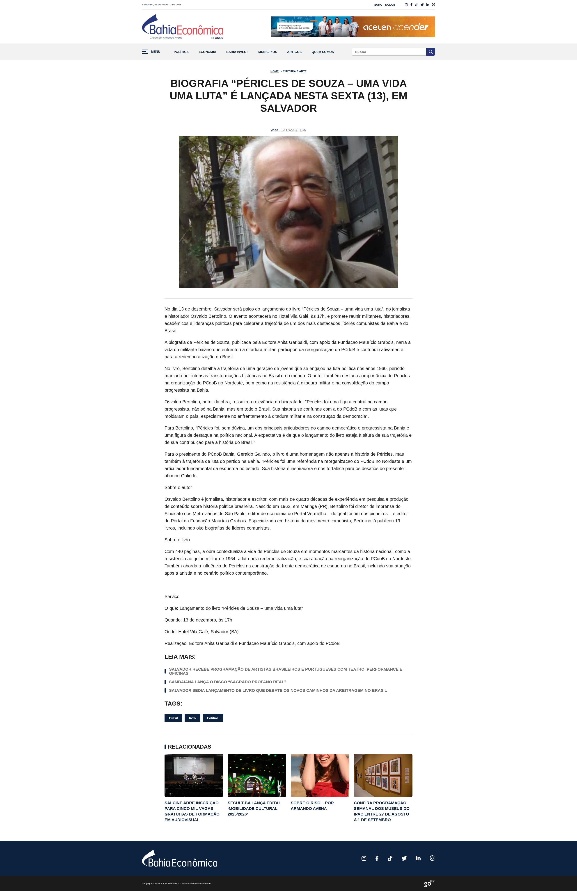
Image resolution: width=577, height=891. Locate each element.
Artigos (294, 52)
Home (274, 71)
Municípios (267, 52)
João (274, 130)
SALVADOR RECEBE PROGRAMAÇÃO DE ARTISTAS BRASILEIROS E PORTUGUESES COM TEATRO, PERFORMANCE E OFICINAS (285, 671)
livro (192, 718)
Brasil (173, 718)
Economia (207, 52)
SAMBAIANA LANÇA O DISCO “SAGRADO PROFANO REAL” (227, 682)
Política (181, 52)
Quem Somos (323, 52)
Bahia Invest (237, 52)
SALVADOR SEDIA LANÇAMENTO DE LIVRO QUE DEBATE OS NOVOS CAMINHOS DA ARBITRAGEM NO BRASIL (278, 690)
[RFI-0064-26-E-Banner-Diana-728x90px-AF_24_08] (353, 26)
